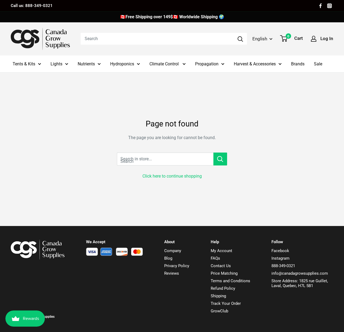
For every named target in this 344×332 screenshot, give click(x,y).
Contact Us (221, 265)
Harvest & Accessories (255, 63)
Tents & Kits (24, 63)
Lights (56, 63)
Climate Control (164, 63)
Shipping (218, 296)
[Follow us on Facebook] (320, 5)
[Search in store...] (220, 159)
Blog (168, 258)
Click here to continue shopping (172, 176)
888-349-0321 (283, 265)
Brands (297, 63)
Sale (318, 63)
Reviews (171, 273)
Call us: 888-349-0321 (32, 5)
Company (172, 250)
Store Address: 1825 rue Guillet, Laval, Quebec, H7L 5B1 (299, 283)
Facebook (280, 250)
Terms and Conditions (230, 280)
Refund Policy (223, 288)
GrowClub (219, 311)
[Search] (240, 39)
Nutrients (86, 63)
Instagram (280, 258)
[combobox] (157, 39)
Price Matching (224, 273)
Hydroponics (122, 63)
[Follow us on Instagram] (329, 5)
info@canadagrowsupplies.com (299, 273)
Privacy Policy (176, 265)
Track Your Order (226, 303)
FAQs (215, 258)
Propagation (206, 63)
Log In (326, 38)
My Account (221, 250)
